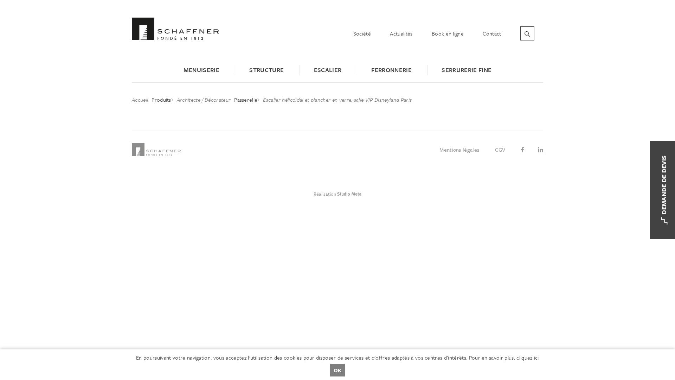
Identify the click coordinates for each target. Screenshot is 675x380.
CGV (500, 149)
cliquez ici (527, 357)
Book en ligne (448, 33)
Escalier (328, 69)
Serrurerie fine (466, 69)
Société (362, 33)
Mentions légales (459, 149)
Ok (337, 370)
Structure (266, 69)
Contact (492, 33)
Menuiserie (201, 69)
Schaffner (175, 29)
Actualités (401, 33)
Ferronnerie (391, 69)
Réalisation (363, 193)
